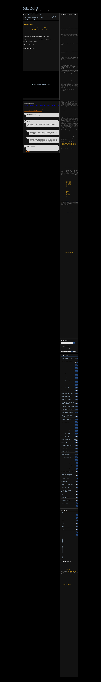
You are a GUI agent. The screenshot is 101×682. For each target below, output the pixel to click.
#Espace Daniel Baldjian (66, 445)
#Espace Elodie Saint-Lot (66, 433)
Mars (63, 529)
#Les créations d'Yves (66, 396)
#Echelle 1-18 (64, 448)
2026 (62, 512)
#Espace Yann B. (64, 481)
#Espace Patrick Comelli (66, 465)
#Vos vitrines (64, 494)
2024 (62, 538)
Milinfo (30, 8)
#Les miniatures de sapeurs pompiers (67, 367)
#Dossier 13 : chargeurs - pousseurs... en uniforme (66, 475)
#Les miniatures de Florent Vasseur (69, 439)
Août (63, 515)
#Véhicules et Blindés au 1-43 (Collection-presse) (68, 403)
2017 (62, 546)
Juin (63, 520)
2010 (62, 554)
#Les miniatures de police (67, 412)
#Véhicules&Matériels (66, 371)
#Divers (62, 384)
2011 (62, 552)
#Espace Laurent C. (65, 506)
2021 (62, 541)
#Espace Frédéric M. (65, 478)
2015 (62, 548)
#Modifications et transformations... (69, 361)
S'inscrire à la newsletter (28, 103)
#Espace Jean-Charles (66, 468)
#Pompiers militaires (65, 390)
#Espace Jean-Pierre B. (66, 457)
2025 (62, 537)
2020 (62, 542)
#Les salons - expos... (65, 419)
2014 (62, 549)
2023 (62, 539)
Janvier (63, 535)
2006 (62, 558)
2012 (62, 551)
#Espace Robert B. (65, 436)
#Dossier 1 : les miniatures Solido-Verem (69, 381)
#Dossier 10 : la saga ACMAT (67, 406)
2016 (62, 547)
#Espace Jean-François (66, 463)
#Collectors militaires (66, 399)
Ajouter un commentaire (33, 110)
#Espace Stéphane (65, 497)
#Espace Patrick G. (65, 451)
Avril (63, 526)
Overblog (71, 678)
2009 (62, 555)
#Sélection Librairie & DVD (67, 422)
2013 (62, 550)
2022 (62, 540)
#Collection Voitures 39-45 (67, 484)
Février (63, 532)
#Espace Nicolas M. (65, 500)
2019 (62, 544)
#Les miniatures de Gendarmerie (68, 364)
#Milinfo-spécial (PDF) (66, 425)
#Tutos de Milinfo (65, 503)
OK (74, 343)
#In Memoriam (64, 460)
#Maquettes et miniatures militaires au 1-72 (67, 416)
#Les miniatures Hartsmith (67, 409)
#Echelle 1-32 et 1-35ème (67, 393)
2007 (62, 557)
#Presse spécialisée (65, 454)
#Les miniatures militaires (32, 14)
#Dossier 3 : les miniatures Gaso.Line (67, 374)
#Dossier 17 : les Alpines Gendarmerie (66, 491)
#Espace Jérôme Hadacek (67, 378)
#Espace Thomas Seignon (67, 471)
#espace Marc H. (64, 442)
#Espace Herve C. (65, 387)
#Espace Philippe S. (40, 14)
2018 (62, 545)
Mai (63, 523)
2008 (62, 556)
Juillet (63, 517)
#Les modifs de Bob (65, 428)
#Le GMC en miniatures (66, 487)
